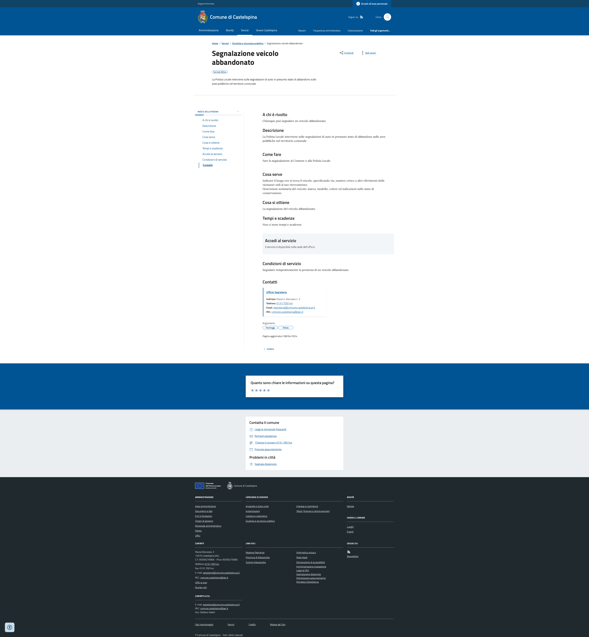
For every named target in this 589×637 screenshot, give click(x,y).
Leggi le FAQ (302, 570)
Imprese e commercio (307, 506)
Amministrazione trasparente (311, 566)
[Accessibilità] (9, 627)
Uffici (197, 535)
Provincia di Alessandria (258, 557)
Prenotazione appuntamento (311, 578)
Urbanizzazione (355, 30)
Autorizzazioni (253, 511)
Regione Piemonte (206, 3)
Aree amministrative (205, 506)
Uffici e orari (201, 582)
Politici (198, 531)
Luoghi (350, 527)
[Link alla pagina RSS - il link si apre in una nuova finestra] (361, 17)
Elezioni (302, 30)
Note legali (301, 557)
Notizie (350, 506)
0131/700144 (284, 303)
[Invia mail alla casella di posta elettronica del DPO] (221, 605)
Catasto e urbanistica (256, 516)
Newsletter (352, 556)
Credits (252, 624)
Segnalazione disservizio (308, 574)
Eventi (350, 531)
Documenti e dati (203, 511)
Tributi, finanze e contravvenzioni (313, 511)
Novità (230, 30)
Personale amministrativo (208, 526)
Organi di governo (204, 521)
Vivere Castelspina (266, 30)
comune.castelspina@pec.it (287, 312)
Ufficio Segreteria (276, 292)
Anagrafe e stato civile (257, 506)
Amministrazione (209, 30)
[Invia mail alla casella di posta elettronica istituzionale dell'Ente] (221, 572)
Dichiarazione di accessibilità (310, 562)
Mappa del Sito (277, 624)
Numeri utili (201, 587)
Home (215, 43)
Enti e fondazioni (203, 516)
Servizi (245, 30)
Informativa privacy (306, 552)
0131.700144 (212, 564)
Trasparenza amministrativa (326, 30)
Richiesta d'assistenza (307, 582)
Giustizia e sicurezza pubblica (247, 43)
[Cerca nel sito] (386, 17)
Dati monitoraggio (204, 624)
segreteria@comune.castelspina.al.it (294, 307)
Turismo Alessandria (256, 562)
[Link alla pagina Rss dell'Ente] (349, 552)
